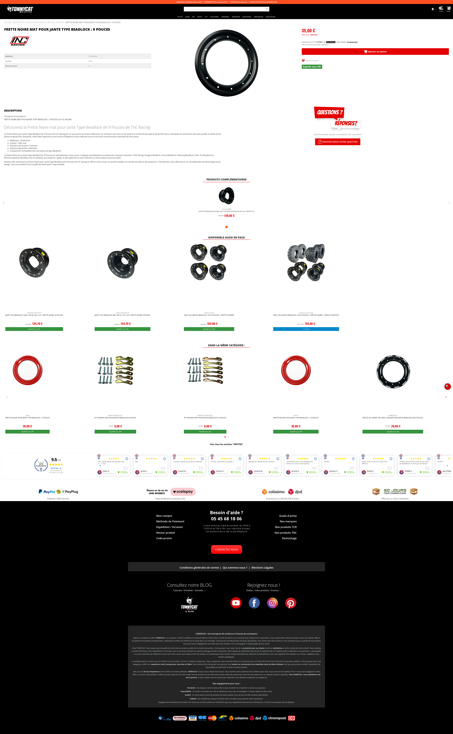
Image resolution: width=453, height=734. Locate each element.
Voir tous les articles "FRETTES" (226, 444)
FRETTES (51, 22)
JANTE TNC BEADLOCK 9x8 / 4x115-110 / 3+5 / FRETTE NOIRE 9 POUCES (122, 315)
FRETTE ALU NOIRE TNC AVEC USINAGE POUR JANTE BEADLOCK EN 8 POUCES (393, 418)
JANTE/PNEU (19, 22)
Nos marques (288, 521)
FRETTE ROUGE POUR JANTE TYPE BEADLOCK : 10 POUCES (296, 418)
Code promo (164, 538)
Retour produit (165, 532)
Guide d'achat (288, 515)
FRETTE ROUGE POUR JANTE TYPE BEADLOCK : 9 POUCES (27, 418)
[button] (156, 62)
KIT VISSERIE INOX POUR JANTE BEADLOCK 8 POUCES (115, 418)
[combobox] (226, 9)
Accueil (8, 22)
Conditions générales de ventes (199, 567)
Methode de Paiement (170, 521)
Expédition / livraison (169, 527)
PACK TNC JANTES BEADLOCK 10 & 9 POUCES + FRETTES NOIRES (209, 315)
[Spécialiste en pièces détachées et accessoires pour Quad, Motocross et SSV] (20, 9)
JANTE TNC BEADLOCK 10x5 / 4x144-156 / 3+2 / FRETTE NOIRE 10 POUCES (34, 315)
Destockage (289, 538)
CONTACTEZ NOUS (226, 549)
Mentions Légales (262, 567)
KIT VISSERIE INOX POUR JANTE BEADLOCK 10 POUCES (205, 418)
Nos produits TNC (286, 532)
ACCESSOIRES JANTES (36, 22)
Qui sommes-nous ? (235, 567)
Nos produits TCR (286, 527)
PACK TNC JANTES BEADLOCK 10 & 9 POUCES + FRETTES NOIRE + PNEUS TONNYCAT (306, 315)
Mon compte (164, 515)
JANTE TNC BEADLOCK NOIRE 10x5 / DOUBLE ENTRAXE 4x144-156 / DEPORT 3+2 (226, 211)
